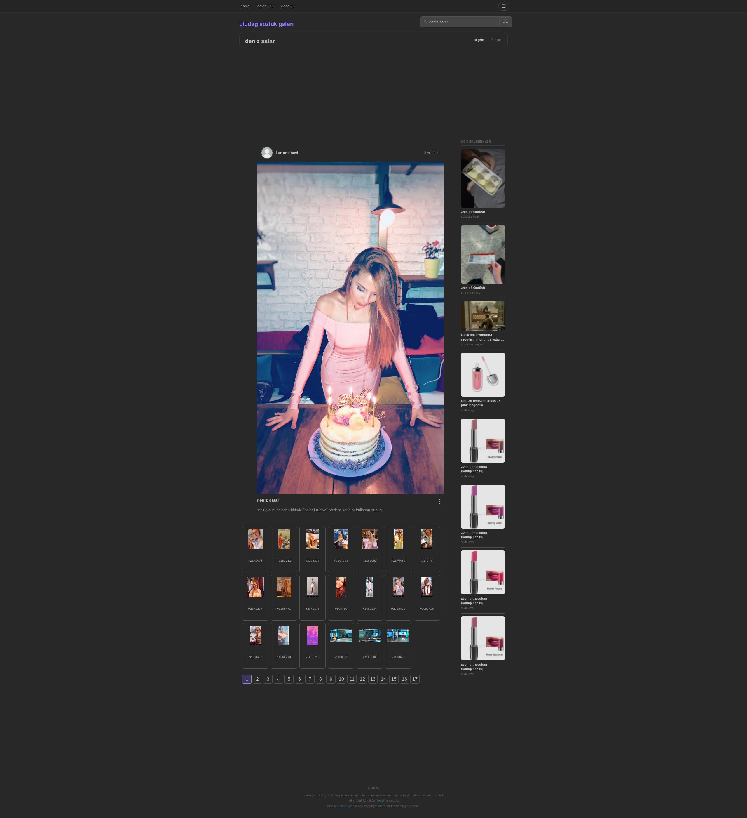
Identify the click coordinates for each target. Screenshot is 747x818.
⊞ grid (479, 40)
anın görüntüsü (473, 211)
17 (415, 679)
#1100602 (370, 657)
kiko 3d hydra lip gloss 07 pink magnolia (480, 403)
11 (352, 679)
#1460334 (370, 608)
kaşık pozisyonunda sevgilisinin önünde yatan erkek (481, 337)
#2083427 (255, 657)
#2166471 (284, 608)
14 (383, 679)
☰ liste (496, 40)
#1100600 (341, 657)
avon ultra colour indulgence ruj (474, 469)
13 (373, 679)
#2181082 (284, 560)
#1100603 (398, 657)
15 (394, 679)
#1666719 (313, 657)
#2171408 (255, 560)
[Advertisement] (373, 92)
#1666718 (284, 657)
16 (404, 679)
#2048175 (313, 608)
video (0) (288, 6)
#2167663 (341, 560)
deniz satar (260, 41)
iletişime (382, 800)
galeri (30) (265, 6)
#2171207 (255, 608)
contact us (345, 806)
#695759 (341, 608)
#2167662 (370, 560)
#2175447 (427, 560)
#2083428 (398, 608)
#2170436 (398, 560)
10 (341, 679)
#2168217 (313, 560)
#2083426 (427, 608)
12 (362, 679)
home (245, 6)
